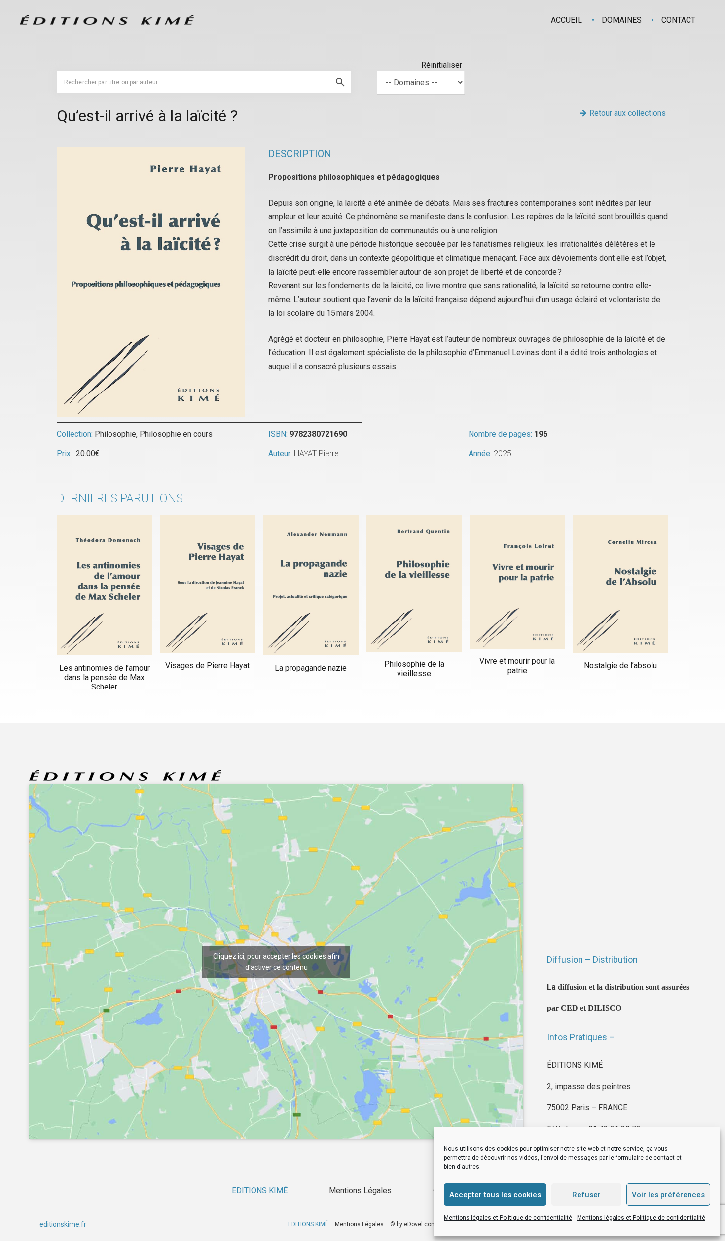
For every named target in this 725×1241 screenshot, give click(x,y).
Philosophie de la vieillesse (414, 668)
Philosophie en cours (176, 434)
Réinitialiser (441, 64)
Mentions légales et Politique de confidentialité (508, 1217)
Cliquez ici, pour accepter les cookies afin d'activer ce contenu (276, 961)
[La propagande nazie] (311, 585)
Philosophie (115, 434)
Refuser (586, 1194)
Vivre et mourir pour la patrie (517, 665)
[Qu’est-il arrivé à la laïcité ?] (151, 153)
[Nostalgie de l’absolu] (620, 584)
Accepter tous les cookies (495, 1194)
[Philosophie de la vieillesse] (414, 583)
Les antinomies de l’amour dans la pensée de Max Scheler (104, 677)
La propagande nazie (311, 668)
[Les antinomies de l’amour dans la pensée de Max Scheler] (104, 585)
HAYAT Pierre (316, 453)
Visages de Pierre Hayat (207, 665)
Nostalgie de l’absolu (620, 665)
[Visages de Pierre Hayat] (207, 584)
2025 (502, 453)
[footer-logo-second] (107, 20)
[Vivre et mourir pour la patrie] (517, 581)
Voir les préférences (668, 1194)
